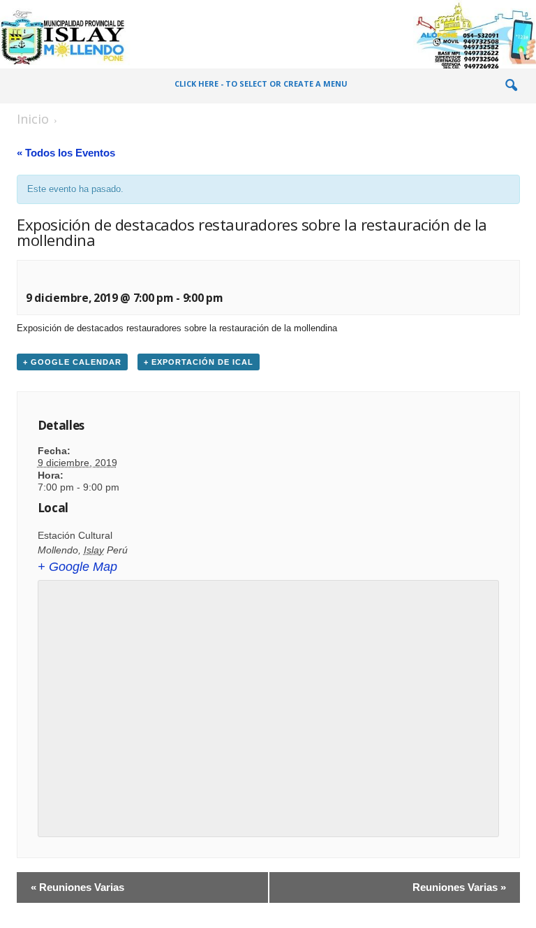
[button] (511, 86)
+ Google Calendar (72, 362)
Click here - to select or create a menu (261, 83)
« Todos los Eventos (66, 153)
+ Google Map (77, 567)
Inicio (33, 118)
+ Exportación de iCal (198, 362)
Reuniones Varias (77, 887)
